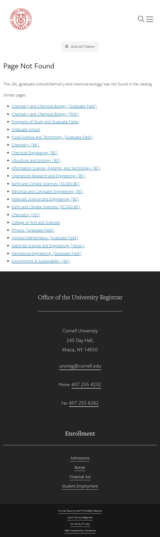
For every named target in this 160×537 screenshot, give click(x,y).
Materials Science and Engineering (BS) (45, 199)
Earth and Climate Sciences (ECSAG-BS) (46, 207)
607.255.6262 (84, 402)
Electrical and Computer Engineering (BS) (48, 191)
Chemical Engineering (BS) (35, 153)
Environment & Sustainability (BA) (41, 261)
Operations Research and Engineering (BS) (48, 176)
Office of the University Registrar (80, 297)
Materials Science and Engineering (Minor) (48, 246)
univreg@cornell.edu (80, 365)
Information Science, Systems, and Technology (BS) (56, 168)
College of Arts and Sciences (36, 222)
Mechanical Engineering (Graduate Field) (47, 253)
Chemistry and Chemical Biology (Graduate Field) (54, 106)
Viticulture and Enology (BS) (36, 160)
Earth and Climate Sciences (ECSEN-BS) (46, 184)
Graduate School (26, 129)
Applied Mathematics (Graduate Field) (45, 238)
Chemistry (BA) (26, 145)
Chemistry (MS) (26, 215)
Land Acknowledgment (80, 517)
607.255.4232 (86, 384)
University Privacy (80, 524)
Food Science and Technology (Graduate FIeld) (52, 137)
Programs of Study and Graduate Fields (45, 122)
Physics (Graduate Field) (33, 230)
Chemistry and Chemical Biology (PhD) (45, 114)
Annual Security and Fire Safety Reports (80, 511)
